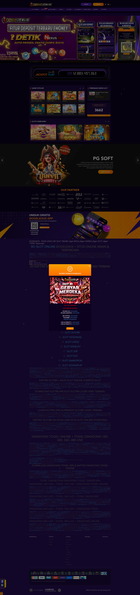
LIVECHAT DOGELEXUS (70, 319)
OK (70, 328)
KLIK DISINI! (74, 311)
